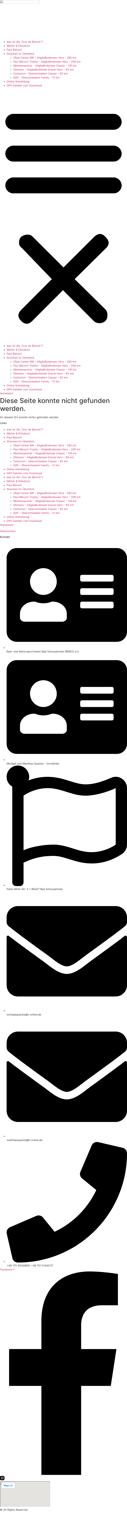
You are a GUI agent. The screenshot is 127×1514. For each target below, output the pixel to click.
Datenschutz (8, 531)
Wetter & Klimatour (18, 45)
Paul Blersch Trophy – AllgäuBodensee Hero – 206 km (47, 61)
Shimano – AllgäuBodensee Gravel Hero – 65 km (43, 69)
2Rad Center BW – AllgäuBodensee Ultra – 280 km (44, 57)
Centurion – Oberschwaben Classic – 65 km (40, 73)
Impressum (7, 524)
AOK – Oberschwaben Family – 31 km (36, 77)
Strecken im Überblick (20, 53)
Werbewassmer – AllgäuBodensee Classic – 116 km (45, 65)
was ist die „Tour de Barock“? (25, 41)
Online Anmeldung (18, 81)
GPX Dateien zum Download (24, 85)
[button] (63, 215)
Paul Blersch (14, 49)
